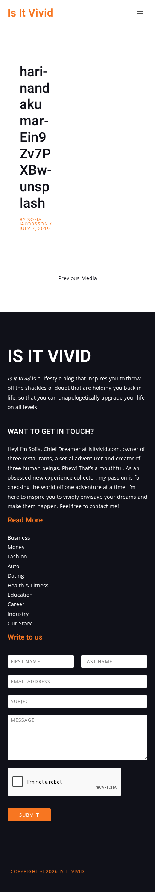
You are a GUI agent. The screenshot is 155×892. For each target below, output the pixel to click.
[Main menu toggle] (140, 13)
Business (19, 537)
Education (20, 594)
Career (16, 604)
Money (16, 547)
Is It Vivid (30, 13)
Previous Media (77, 278)
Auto (13, 566)
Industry (18, 613)
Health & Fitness (28, 585)
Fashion (17, 556)
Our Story (20, 623)
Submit (29, 814)
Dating (16, 575)
